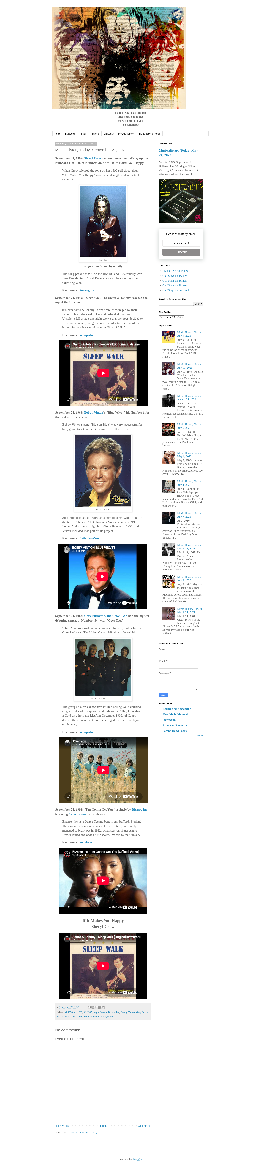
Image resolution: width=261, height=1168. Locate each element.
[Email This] (89, 1007)
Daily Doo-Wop (89, 538)
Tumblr (82, 134)
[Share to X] (96, 1007)
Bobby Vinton (93, 412)
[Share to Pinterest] (103, 1007)
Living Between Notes (149, 134)
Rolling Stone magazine (177, 708)
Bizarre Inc (139, 809)
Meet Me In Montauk (176, 714)
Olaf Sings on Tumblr (174, 280)
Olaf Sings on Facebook (176, 290)
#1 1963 (78, 1012)
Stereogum (86, 290)
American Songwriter (176, 725)
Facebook (70, 134)
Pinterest (95, 134)
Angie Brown (78, 814)
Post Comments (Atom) (83, 1132)
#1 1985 (88, 1012)
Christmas (109, 134)
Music (79, 1016)
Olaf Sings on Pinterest (175, 285)
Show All (199, 735)
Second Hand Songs (175, 730)
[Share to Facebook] (99, 1007)
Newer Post (62, 1125)
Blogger (137, 1159)
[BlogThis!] (92, 1007)
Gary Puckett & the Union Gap (105, 616)
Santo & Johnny (92, 1016)
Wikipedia (86, 335)
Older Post (144, 1125)
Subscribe (181, 252)
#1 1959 (69, 1012)
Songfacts (86, 842)
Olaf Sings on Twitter (174, 275)
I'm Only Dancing (126, 134)
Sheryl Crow (93, 158)
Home (58, 134)
